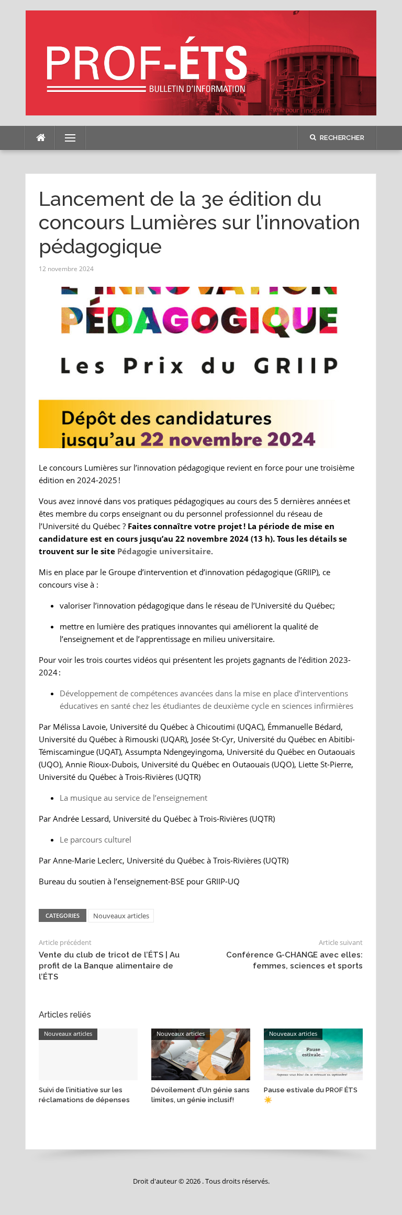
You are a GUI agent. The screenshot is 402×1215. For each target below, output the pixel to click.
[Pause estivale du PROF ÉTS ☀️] (313, 1053)
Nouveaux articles (121, 915)
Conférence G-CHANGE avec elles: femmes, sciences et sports (294, 960)
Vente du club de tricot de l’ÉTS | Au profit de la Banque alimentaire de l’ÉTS (109, 966)
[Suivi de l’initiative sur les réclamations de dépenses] (88, 1053)
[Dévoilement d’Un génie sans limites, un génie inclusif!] (200, 1053)
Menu (65, 138)
